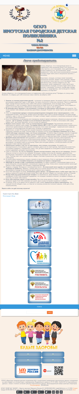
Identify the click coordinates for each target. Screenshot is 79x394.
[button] (66, 6)
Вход (13, 196)
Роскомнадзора (35, 385)
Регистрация (7, 196)
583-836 (39, 47)
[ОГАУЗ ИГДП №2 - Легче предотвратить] (57, 392)
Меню (6, 55)
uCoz (74, 390)
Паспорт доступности (39, 50)
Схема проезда (39, 45)
